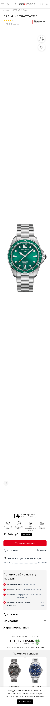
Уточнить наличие (25, 543)
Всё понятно (25, 702)
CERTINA (14, 686)
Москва (42, 550)
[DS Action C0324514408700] (14, 671)
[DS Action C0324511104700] (36, 671)
